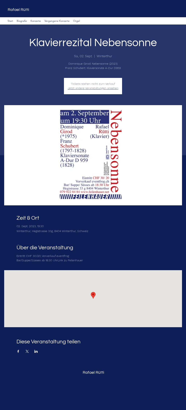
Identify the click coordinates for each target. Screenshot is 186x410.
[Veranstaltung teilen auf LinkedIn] (36, 351)
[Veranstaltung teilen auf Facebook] (18, 351)
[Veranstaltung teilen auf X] (27, 351)
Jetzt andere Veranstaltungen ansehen (93, 88)
